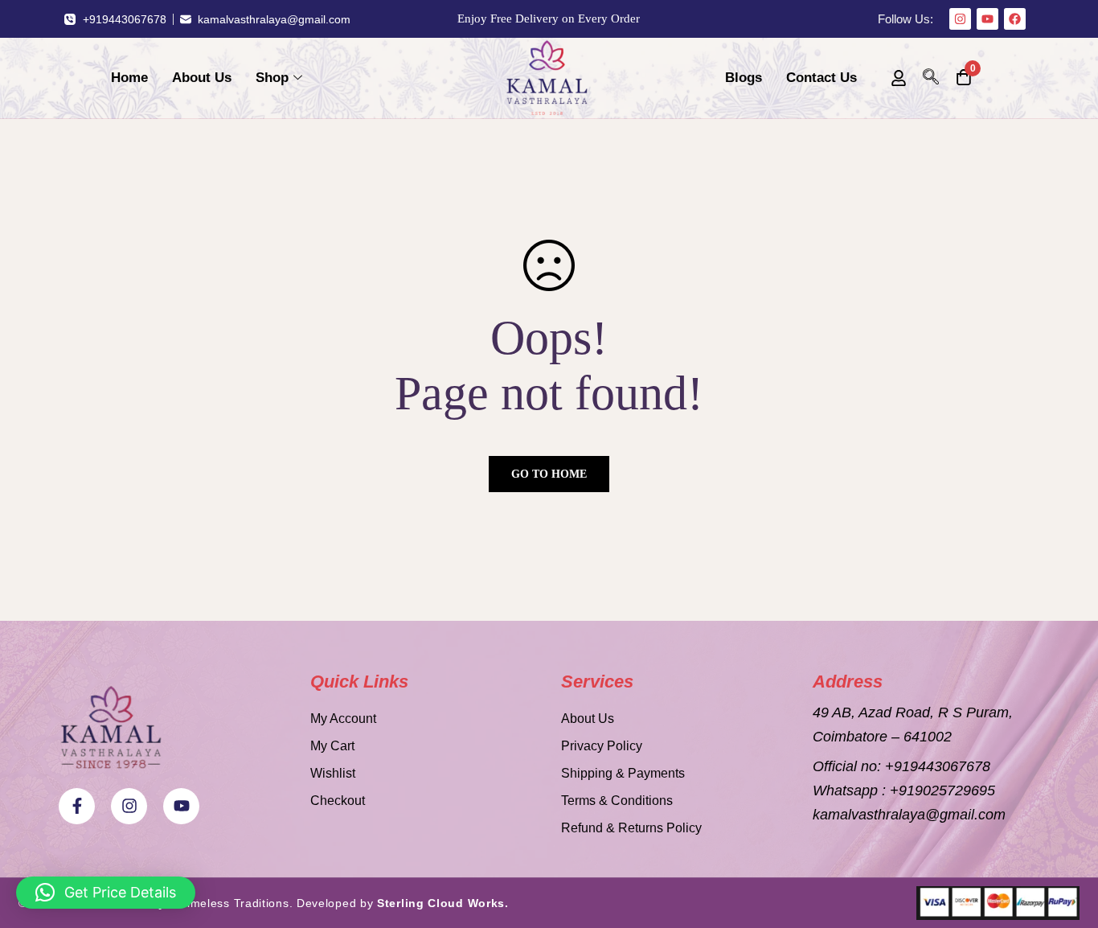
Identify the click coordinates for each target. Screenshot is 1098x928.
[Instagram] (960, 19)
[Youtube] (987, 19)
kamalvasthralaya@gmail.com (909, 815)
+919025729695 (942, 790)
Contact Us (821, 77)
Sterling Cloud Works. (443, 903)
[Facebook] (1015, 19)
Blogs (743, 77)
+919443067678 (937, 766)
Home (129, 77)
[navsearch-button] (931, 78)
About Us (201, 77)
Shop (272, 77)
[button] (105, 893)
